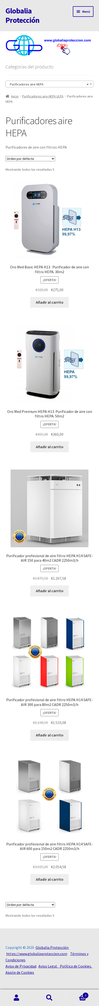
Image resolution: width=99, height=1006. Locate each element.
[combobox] (50, 84)
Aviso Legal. (49, 966)
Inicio (15, 96)
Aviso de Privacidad (21, 966)
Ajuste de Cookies (20, 972)
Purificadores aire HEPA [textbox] (48, 84)
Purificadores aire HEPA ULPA (42, 96)
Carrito (76, 993)
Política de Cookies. (76, 966)
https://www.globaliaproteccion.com (36, 953)
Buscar (49, 998)
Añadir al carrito (49, 302)
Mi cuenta (16, 998)
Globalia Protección (22, 15)
